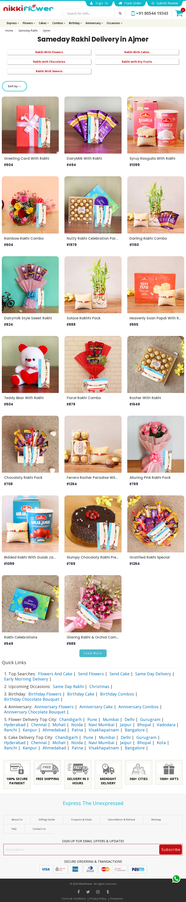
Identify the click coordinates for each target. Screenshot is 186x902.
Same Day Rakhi (68, 686)
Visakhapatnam (104, 730)
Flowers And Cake (55, 673)
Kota (161, 742)
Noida (77, 724)
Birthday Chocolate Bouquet (31, 699)
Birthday (74, 23)
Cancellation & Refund (121, 819)
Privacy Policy (98, 898)
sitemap (156, 819)
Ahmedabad (54, 730)
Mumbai (111, 719)
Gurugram (150, 719)
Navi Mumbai (101, 724)
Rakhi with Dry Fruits (137, 62)
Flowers (28, 23)
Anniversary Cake (96, 706)
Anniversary (93, 23)
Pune (92, 719)
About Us (17, 819)
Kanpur (30, 730)
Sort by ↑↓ (14, 86)
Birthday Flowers (44, 694)
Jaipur (126, 724)
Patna (77, 730)
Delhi (130, 719)
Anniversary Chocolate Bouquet (35, 712)
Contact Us (39, 828)
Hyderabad (14, 724)
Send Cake (120, 673)
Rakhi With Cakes (136, 52)
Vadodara (166, 724)
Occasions (114, 23)
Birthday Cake (80, 694)
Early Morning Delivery (26, 679)
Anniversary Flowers (54, 706)
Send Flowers (91, 673)
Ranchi (10, 730)
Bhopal (144, 724)
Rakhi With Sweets (49, 71)
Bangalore (135, 730)
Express (12, 23)
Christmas (99, 686)
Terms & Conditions (73, 898)
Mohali (59, 724)
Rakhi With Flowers (49, 52)
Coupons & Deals (81, 819)
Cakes (43, 23)
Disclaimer (116, 898)
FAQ (14, 828)
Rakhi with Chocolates (49, 62)
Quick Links (14, 662)
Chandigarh (70, 719)
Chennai (39, 724)
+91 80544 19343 (152, 13)
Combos (58, 23)
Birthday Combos (117, 694)
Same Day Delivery (153, 673)
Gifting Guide (47, 819)
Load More (93, 653)
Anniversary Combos (138, 706)
